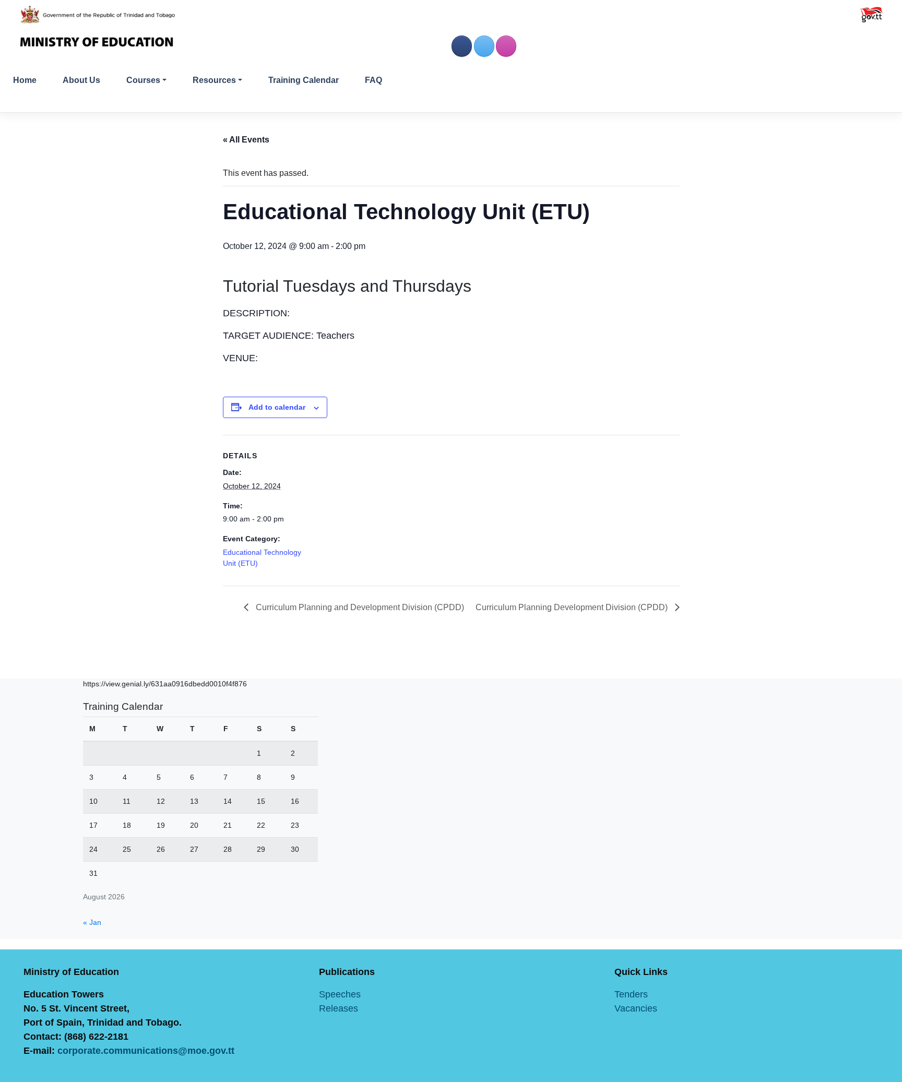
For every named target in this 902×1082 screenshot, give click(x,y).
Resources (214, 80)
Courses (143, 80)
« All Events (246, 139)
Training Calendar (303, 80)
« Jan (92, 922)
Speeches (340, 994)
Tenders (631, 994)
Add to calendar (276, 407)
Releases (338, 1008)
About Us (81, 80)
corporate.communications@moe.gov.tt (145, 1050)
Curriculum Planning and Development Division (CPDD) (359, 607)
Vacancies (635, 1008)
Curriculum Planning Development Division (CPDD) (573, 607)
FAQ (373, 80)
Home (25, 80)
